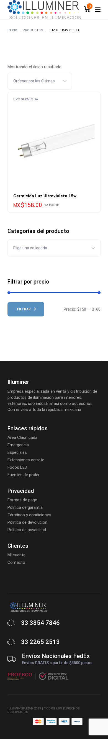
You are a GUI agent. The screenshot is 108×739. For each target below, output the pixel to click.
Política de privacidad (26, 529)
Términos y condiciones (29, 514)
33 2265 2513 (40, 641)
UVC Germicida (25, 99)
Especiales (17, 452)
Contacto (16, 562)
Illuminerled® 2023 (24, 708)
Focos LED (17, 467)
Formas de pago (22, 499)
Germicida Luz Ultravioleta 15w (44, 195)
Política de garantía (25, 507)
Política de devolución (27, 522)
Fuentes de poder (23, 474)
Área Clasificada (22, 437)
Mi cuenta (16, 554)
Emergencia (18, 444)
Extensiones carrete (25, 459)
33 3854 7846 (40, 622)
